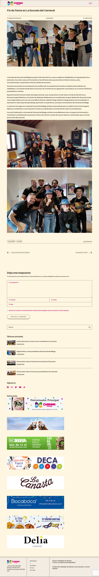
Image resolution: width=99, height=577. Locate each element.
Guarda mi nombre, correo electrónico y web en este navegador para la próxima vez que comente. (39, 310)
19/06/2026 (20, 344)
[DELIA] (35, 542)
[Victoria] (35, 404)
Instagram (33, 561)
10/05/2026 (20, 354)
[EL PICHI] (35, 522)
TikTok (32, 568)
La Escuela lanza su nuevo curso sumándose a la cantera (37, 341)
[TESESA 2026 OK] (35, 443)
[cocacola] (35, 423)
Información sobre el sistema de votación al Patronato (36, 362)
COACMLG (19, 241)
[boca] (35, 502)
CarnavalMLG (11, 241)
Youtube (32, 570)
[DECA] (35, 463)
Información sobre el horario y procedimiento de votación (37, 372)
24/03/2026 (49, 18)
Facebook (33, 565)
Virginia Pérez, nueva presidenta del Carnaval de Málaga (36, 352)
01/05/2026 (20, 374)
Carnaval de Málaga (14, 18)
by (87, 18)
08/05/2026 (20, 364)
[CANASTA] (35, 483)
